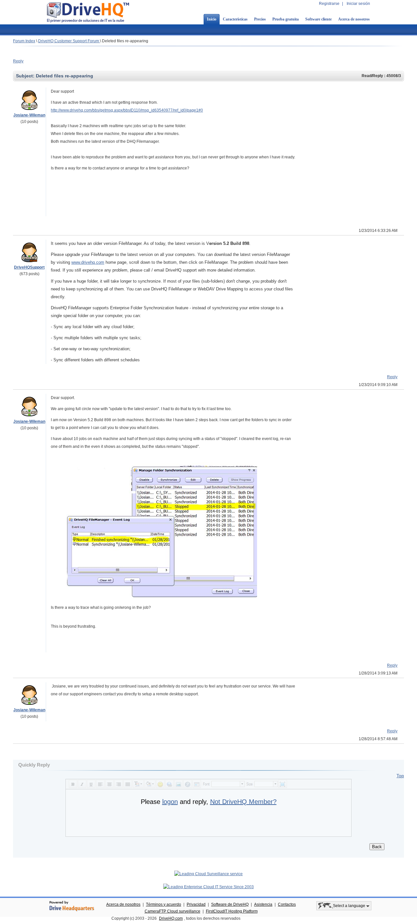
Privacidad (196, 904)
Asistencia (263, 904)
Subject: (26, 75)
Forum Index (24, 41)
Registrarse (329, 3)
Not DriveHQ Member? (243, 801)
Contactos (287, 904)
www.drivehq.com (87, 262)
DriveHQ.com (171, 918)
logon (170, 801)
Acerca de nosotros (354, 19)
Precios (260, 19)
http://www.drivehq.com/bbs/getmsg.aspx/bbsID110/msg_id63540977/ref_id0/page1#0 (127, 110)
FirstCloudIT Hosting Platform (232, 911)
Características (235, 19)
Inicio (211, 19)
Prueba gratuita (285, 19)
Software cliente (318, 19)
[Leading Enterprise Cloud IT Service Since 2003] (208, 887)
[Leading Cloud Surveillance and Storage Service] (208, 874)
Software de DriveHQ (230, 904)
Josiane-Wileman (29, 115)
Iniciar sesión (358, 3)
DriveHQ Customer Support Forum (69, 41)
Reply (18, 61)
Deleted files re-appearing (125, 41)
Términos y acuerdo (163, 904)
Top (400, 775)
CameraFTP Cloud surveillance (172, 911)
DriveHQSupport (29, 267)
